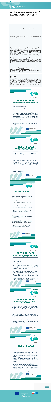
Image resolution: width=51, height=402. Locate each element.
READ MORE (47, 387)
